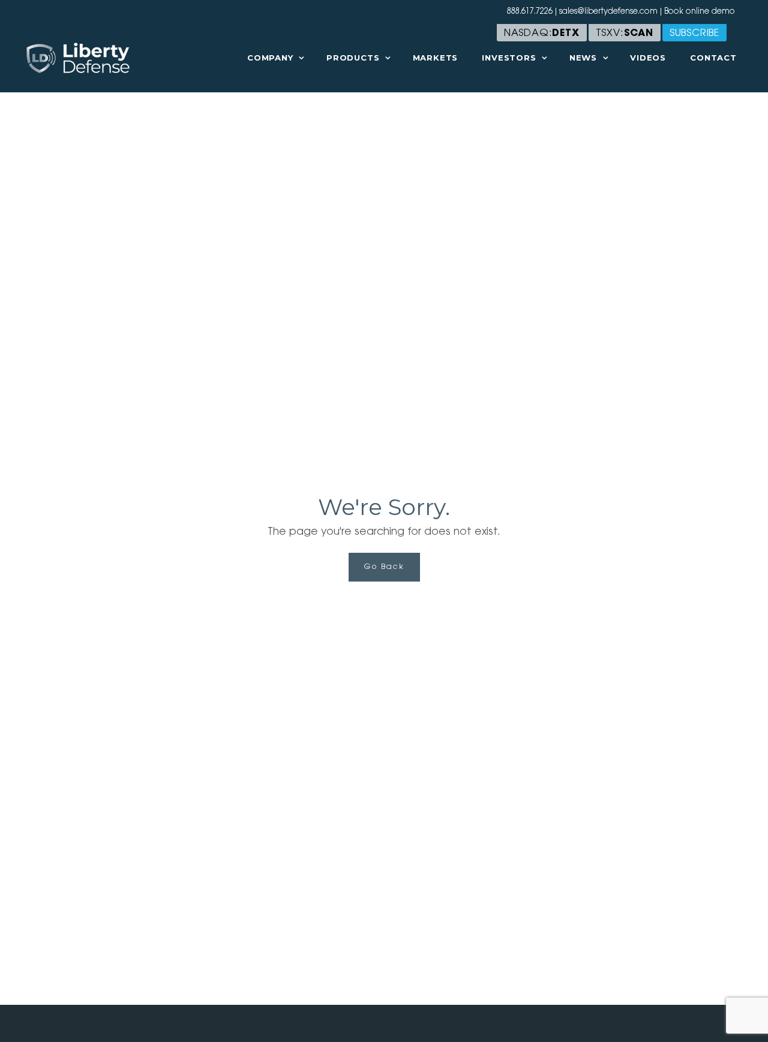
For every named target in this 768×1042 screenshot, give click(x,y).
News (583, 57)
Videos (648, 57)
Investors (509, 57)
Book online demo (699, 12)
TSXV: (624, 33)
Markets (435, 57)
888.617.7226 (530, 12)
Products (352, 57)
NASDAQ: (542, 33)
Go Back (384, 567)
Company (270, 57)
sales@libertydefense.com (608, 12)
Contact (713, 57)
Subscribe (694, 33)
